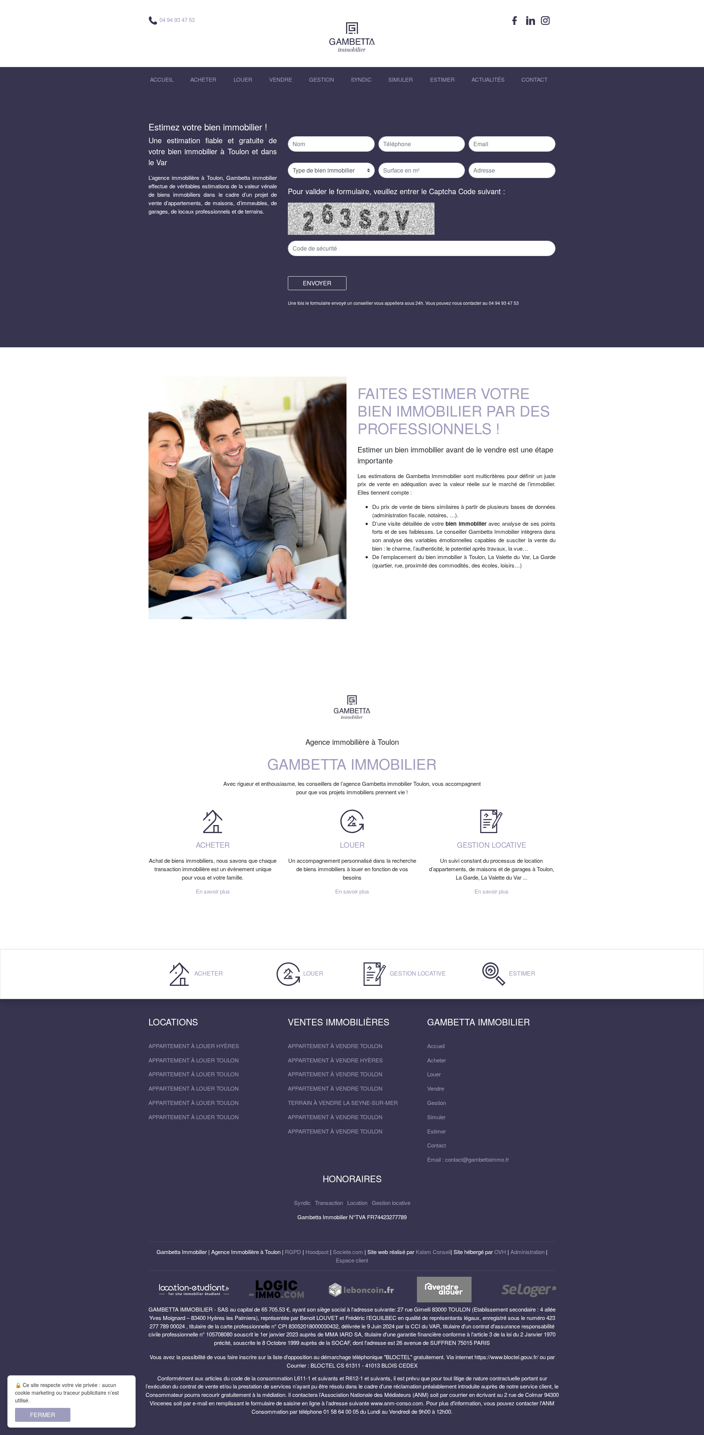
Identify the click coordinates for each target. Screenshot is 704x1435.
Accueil (436, 1046)
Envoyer (317, 283)
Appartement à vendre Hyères (335, 1060)
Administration (527, 1251)
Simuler (436, 1117)
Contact (436, 1145)
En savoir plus (213, 891)
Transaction (329, 1202)
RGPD (293, 1251)
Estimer (521, 973)
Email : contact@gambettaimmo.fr (468, 1159)
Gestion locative (417, 973)
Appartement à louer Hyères (193, 1046)
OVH (500, 1251)
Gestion (436, 1102)
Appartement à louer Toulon (193, 1060)
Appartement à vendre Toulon (335, 1046)
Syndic (302, 1202)
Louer (312, 973)
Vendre (435, 1088)
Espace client (352, 1260)
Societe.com (348, 1251)
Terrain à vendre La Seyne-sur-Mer (343, 1102)
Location (357, 1202)
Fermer (42, 1414)
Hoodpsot (317, 1251)
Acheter (208, 973)
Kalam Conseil (433, 1251)
